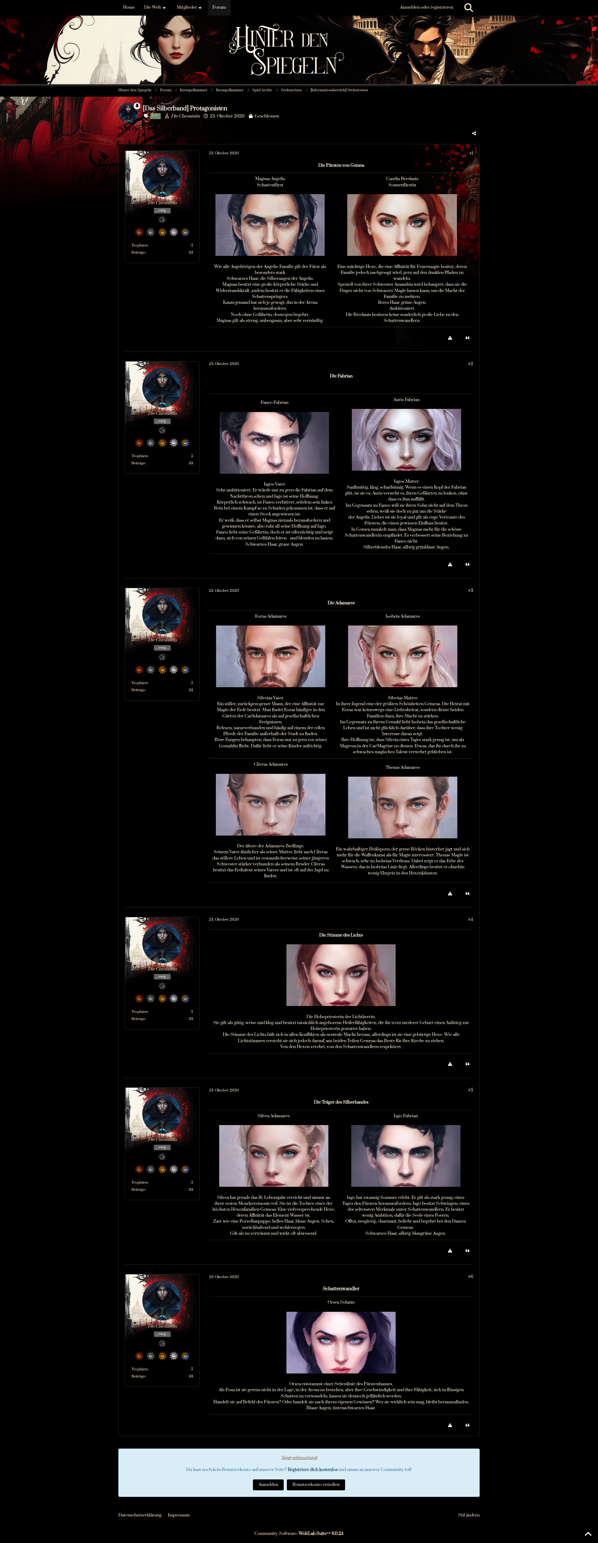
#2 (470, 364)
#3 (470, 590)
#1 (471, 153)
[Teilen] (474, 133)
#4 (470, 919)
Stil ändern (469, 1515)
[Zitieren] (467, 337)
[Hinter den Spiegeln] (299, 31)
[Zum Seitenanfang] (588, 1534)
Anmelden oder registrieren (426, 7)
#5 (470, 1090)
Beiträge (138, 252)
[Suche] (469, 8)
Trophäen (139, 245)
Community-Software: (299, 1533)
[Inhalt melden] (450, 337)
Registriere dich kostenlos (313, 1470)
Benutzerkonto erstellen (315, 1485)
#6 (470, 1277)
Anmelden (268, 1485)
